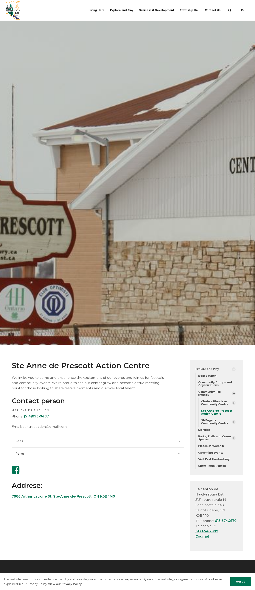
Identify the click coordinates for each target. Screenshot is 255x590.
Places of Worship (211, 446)
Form (19, 453)
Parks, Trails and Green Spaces (214, 438)
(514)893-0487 (36, 416)
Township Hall (189, 10)
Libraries (204, 430)
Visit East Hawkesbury (214, 459)
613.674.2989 (206, 531)
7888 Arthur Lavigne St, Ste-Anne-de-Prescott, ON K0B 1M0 (63, 496)
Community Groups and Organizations (215, 384)
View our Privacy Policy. (65, 584)
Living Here (97, 10)
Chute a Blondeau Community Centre (214, 403)
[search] (229, 10)
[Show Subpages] (234, 369)
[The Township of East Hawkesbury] (13, 10)
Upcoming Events (210, 452)
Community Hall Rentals (209, 393)
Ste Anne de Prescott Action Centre (216, 412)
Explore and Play (121, 10)
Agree (240, 581)
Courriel (202, 536)
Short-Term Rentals (212, 465)
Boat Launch (207, 375)
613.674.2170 (226, 521)
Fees (19, 441)
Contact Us (212, 10)
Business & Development (156, 10)
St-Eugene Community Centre (214, 422)
